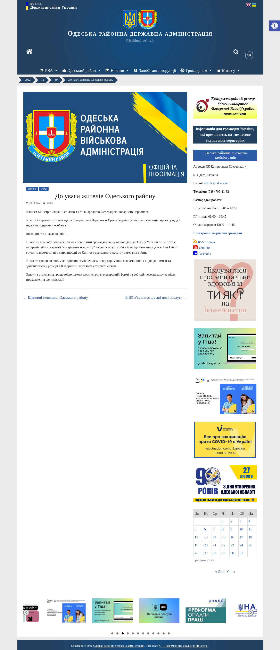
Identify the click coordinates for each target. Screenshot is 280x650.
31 (241, 553)
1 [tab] (112, 634)
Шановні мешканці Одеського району (55, 297)
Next (251, 612)
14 (214, 537)
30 (232, 553)
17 (241, 537)
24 (241, 545)
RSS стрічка (206, 242)
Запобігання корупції (157, 70)
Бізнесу (228, 70)
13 (206, 537)
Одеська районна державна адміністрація (139, 33)
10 (241, 529)
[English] (249, 4)
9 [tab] (153, 634)
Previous (26, 612)
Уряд (44, 188)
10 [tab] (158, 634)
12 (196, 537)
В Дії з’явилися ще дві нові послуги (156, 297)
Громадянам (196, 70)
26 (196, 553)
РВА (49, 70)
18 (250, 537)
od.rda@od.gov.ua (216, 183)
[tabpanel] (46, 612)
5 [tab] (133, 634)
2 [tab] (117, 634)
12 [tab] (169, 634)
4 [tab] (128, 634)
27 (206, 553)
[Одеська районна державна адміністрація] (29, 52)
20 (206, 545)
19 (196, 545)
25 (250, 545)
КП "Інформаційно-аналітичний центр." (184, 645)
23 (232, 545)
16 (232, 537)
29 (223, 553)
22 (223, 545)
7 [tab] (143, 634)
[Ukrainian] (254, 4)
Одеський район (81, 70)
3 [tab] (123, 634)
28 (214, 553)
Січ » (231, 572)
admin (50, 202)
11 (250, 529)
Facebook (204, 253)
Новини (117, 70)
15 (223, 537)
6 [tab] (138, 634)
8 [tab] (148, 634)
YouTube (204, 248)
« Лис (219, 572)
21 (214, 545)
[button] (274, 25)
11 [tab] (164, 634)
